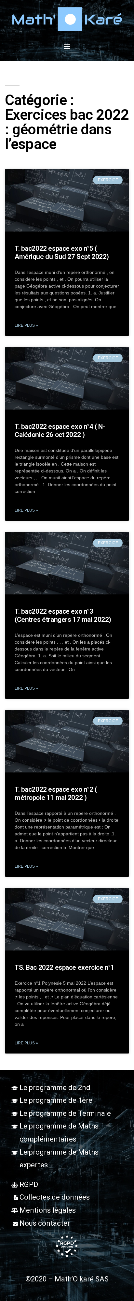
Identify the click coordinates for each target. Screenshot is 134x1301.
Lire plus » (26, 325)
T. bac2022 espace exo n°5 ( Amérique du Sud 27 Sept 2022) (62, 253)
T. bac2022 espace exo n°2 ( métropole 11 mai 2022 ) (56, 793)
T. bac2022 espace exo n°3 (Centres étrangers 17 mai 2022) (63, 615)
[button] (67, 46)
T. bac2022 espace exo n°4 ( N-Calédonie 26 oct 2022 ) (60, 431)
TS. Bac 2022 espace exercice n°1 (64, 967)
